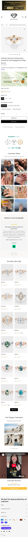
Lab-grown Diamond (6, 109)
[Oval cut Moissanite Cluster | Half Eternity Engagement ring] (21, 320)
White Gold (8, 91)
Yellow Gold (5, 91)
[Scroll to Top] (25, 535)
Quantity (3, 113)
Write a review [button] (14, 488)
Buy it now (14, 121)
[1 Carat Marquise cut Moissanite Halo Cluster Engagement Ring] (21, 296)
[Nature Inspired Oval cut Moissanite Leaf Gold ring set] (7, 320)
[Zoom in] (24, 50)
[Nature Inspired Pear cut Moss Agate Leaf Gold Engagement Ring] (21, 368)
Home (2, 25)
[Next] (16, 253)
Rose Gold (2, 91)
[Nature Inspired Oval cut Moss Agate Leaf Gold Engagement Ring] (7, 392)
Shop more (14, 409)
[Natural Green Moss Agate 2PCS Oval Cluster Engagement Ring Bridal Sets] (7, 368)
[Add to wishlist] (24, 29)
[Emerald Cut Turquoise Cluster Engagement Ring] (21, 392)
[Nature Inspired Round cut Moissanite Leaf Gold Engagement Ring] (21, 272)
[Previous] (12, 253)
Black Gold (22, 333)
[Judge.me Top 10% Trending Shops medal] (20, 142)
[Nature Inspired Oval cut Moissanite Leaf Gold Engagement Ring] (7, 272)
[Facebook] (4, 531)
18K (10, 98)
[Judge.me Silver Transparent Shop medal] (7, 142)
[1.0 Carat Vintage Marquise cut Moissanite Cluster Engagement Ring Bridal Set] (7, 296)
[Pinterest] (1, 531)
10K (2, 98)
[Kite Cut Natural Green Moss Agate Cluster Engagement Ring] (21, 344)
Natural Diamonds (17, 109)
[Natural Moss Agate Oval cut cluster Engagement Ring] (7, 344)
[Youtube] (9, 531)
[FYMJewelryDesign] (14, 17)
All (6, 25)
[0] (25, 17)
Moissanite (4, 105)
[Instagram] (6, 531)
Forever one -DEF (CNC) (13, 105)
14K (6, 98)
